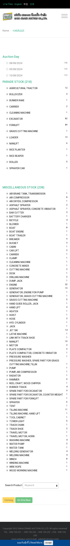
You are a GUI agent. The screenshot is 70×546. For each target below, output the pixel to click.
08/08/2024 (38, 63)
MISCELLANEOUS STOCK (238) (23, 187)
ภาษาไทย (8, 4)
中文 (26, 4)
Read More (36, 542)
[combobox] (41, 485)
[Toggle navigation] (64, 16)
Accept (48, 543)
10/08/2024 (38, 75)
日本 (32, 4)
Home (6, 30)
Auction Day (11, 56)
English (18, 4)
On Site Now (24, 500)
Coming (9, 500)
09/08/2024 (38, 69)
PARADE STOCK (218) (17, 81)
